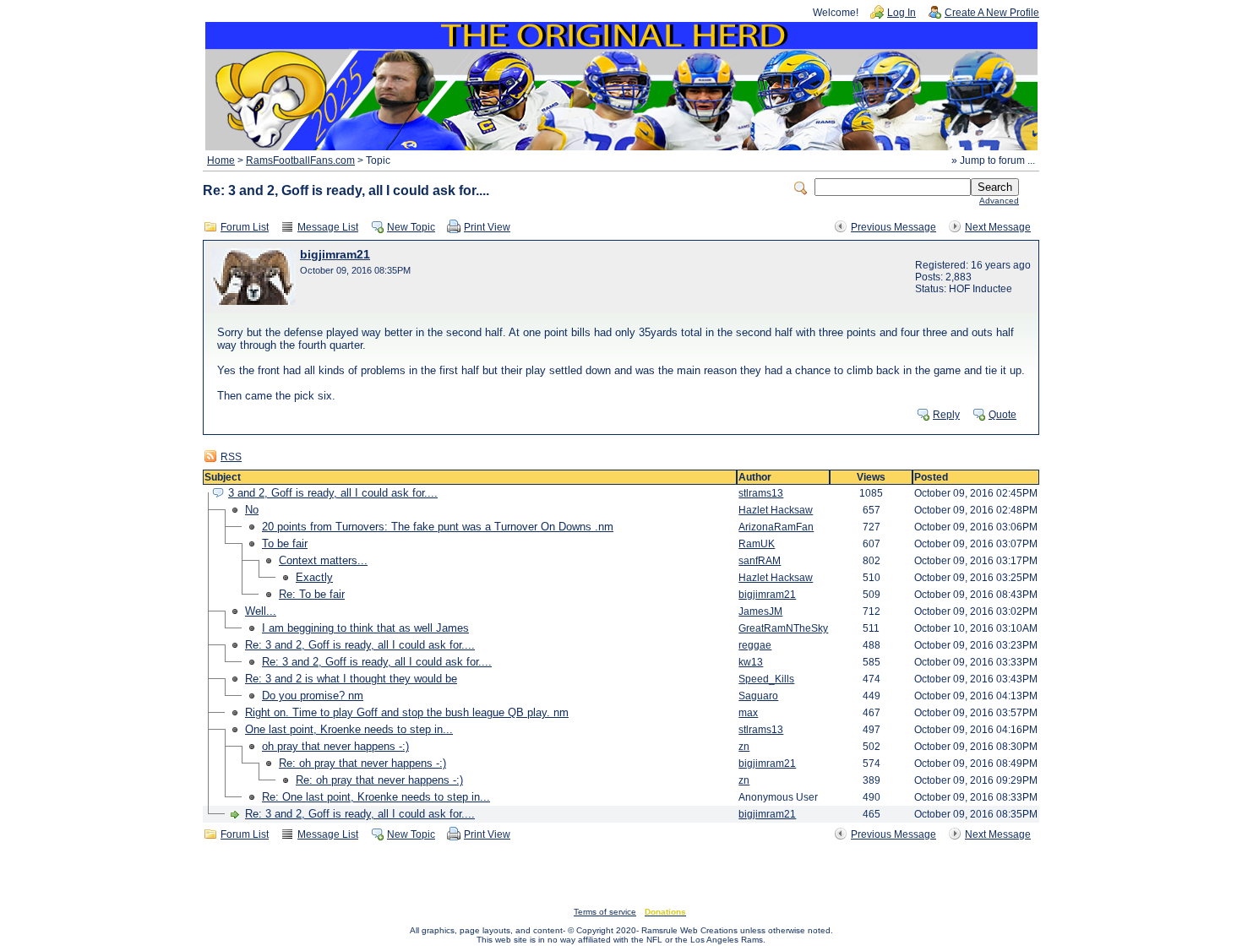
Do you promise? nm (312, 695)
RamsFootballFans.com (300, 160)
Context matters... (323, 560)
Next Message (998, 227)
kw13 (750, 662)
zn (743, 747)
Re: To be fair (312, 594)
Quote (1002, 415)
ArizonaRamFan (776, 527)
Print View (487, 227)
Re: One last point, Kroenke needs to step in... (376, 797)
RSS (231, 457)
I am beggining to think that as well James (365, 628)
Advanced (999, 200)
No (252, 509)
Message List (327, 227)
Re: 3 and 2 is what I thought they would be (351, 678)
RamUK (756, 544)
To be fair (285, 543)
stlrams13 (760, 493)
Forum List (245, 227)
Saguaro (758, 696)
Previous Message (893, 227)
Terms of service (605, 911)
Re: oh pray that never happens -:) (362, 763)
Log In (901, 13)
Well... (260, 611)
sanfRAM (759, 561)
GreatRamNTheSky (783, 628)
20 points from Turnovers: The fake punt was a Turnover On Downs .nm (437, 526)
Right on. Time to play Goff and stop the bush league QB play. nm (407, 712)
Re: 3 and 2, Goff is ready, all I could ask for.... (360, 645)
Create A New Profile (992, 13)
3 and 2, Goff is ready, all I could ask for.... (333, 492)
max (748, 713)
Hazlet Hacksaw (775, 510)
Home (221, 160)
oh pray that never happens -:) (335, 746)
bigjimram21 (335, 254)
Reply (946, 415)
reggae (754, 645)
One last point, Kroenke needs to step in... (349, 729)
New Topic (411, 227)
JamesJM (760, 611)
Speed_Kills (766, 679)
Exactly (314, 577)
